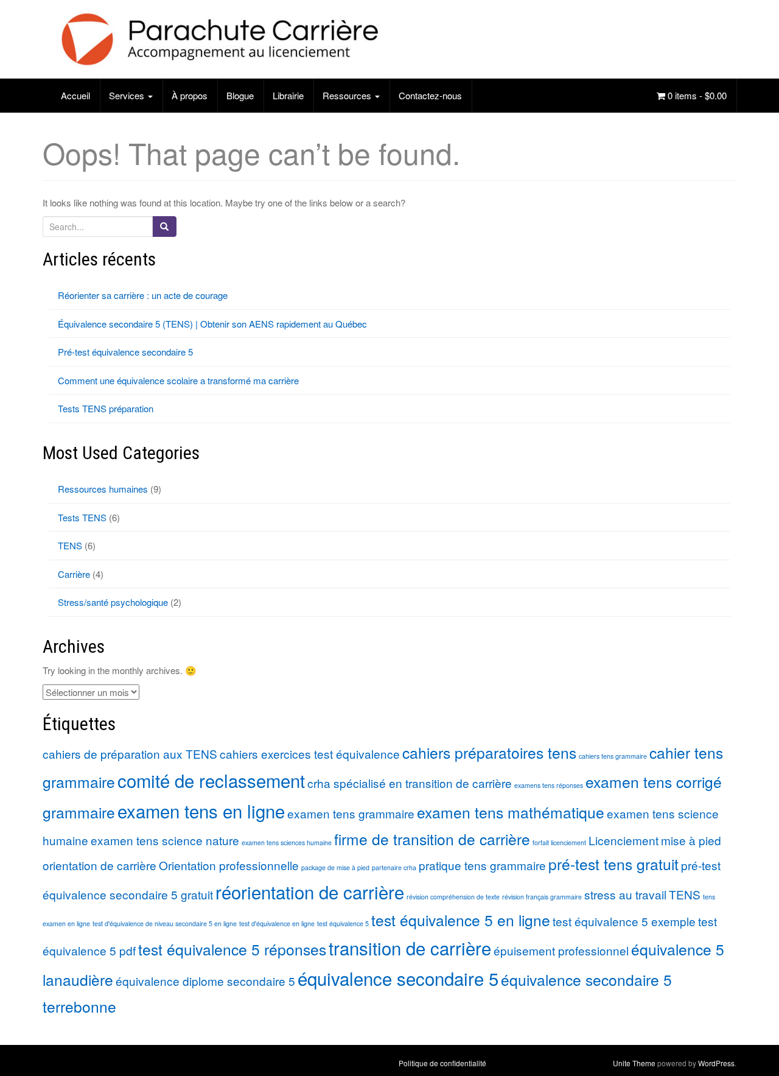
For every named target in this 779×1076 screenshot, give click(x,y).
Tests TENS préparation (105, 408)
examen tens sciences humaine (287, 842)
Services (128, 95)
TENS (70, 545)
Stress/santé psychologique (113, 602)
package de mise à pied (335, 867)
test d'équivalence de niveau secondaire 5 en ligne (165, 923)
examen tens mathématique (510, 812)
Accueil (75, 95)
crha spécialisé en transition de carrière (409, 783)
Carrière (74, 574)
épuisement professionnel (561, 950)
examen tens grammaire (350, 813)
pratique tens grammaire (482, 865)
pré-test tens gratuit (613, 863)
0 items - (696, 95)
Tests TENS (82, 517)
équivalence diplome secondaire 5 (205, 980)
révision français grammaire (542, 896)
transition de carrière (410, 947)
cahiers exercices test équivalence (310, 753)
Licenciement (623, 840)
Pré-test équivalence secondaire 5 (125, 351)
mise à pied (691, 840)
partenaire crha (394, 867)
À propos (190, 95)
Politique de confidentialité (442, 1063)
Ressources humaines (103, 488)
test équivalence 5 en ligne (460, 919)
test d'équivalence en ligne (277, 923)
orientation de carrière (99, 865)
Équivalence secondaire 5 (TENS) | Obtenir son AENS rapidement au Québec (212, 323)
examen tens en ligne (201, 810)
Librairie (288, 95)
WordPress (716, 1063)
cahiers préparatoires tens (489, 752)
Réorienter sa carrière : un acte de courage (143, 295)
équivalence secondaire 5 (398, 978)
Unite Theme (634, 1063)
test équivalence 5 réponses (232, 949)
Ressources (348, 95)
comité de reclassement (211, 780)
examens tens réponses (548, 785)
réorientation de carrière (309, 891)
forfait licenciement (559, 842)
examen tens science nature (165, 840)
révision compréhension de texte (453, 896)
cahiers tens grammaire (613, 756)
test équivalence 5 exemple (624, 921)
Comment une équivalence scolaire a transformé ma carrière (178, 380)
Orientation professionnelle (229, 865)
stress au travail (625, 894)
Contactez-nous (430, 95)
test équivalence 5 (343, 923)
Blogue (240, 95)
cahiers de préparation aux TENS (130, 753)
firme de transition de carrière (432, 838)
